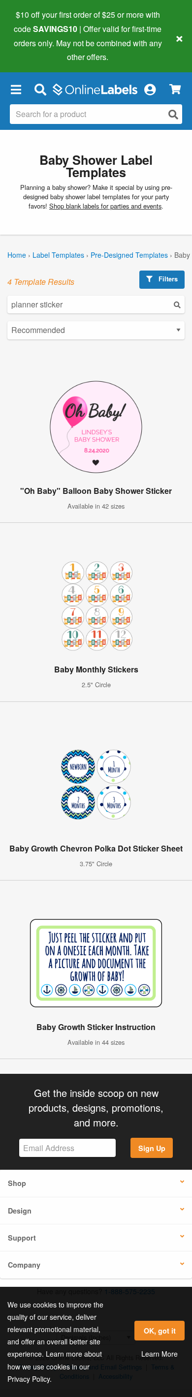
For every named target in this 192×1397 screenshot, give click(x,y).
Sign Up (151, 1148)
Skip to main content (35, 50)
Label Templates (58, 255)
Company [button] (24, 1265)
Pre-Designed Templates (129, 255)
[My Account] (149, 89)
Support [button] (22, 1238)
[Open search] (173, 114)
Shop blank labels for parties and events (105, 206)
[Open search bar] (40, 89)
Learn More (159, 1354)
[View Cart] (175, 89)
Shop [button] (17, 1183)
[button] (16, 89)
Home (16, 255)
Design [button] (20, 1210)
